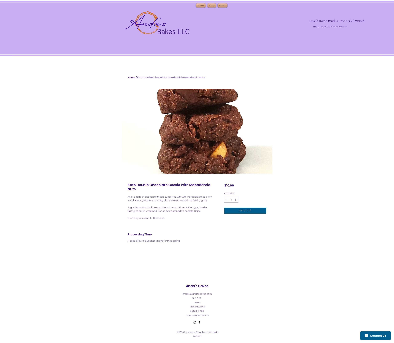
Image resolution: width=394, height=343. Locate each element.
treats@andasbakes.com (334, 26)
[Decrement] (227, 200)
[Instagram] (194, 322)
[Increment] (236, 200)
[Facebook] (199, 322)
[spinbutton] (231, 200)
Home (131, 77)
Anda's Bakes (197, 286)
